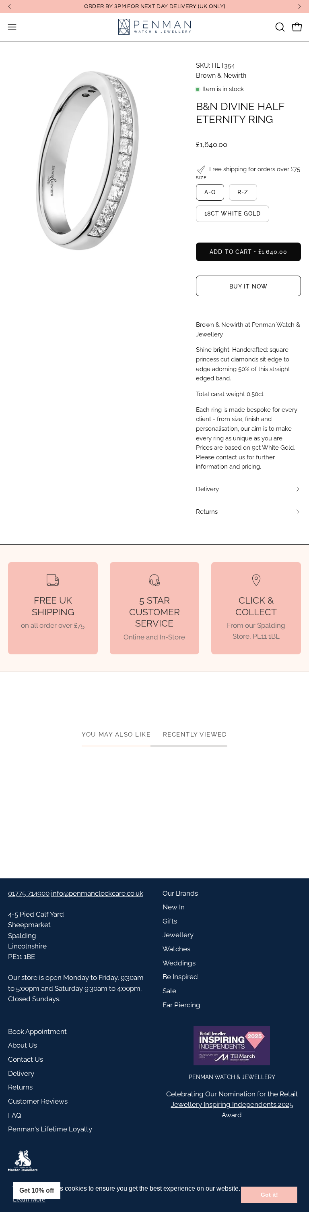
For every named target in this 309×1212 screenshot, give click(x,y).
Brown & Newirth (221, 75)
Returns (20, 1087)
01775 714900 (28, 893)
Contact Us (25, 1059)
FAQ (14, 1115)
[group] (154, 6)
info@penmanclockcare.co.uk (97, 893)
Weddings (179, 963)
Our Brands (180, 893)
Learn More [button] (29, 1199)
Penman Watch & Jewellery (232, 1076)
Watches (176, 949)
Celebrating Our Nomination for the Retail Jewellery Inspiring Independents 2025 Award (232, 1104)
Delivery (21, 1073)
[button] (279, 27)
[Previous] (9, 6)
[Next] (299, 6)
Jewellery (178, 935)
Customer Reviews (38, 1101)
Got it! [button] (269, 1194)
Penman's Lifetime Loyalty (50, 1129)
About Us (22, 1045)
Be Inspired (180, 977)
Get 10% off (36, 1190)
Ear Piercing (181, 1005)
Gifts (170, 921)
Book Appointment (37, 1031)
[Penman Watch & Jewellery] (154, 27)
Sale (169, 991)
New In (174, 907)
